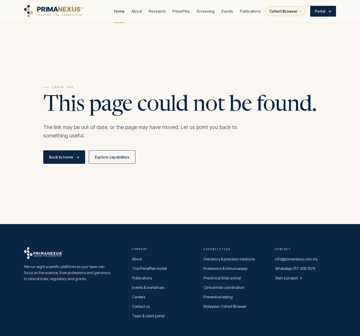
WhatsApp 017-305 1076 (295, 268)
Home (119, 11)
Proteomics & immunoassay (225, 268)
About (137, 11)
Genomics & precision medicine (229, 259)
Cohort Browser (283, 11)
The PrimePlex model (149, 268)
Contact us (141, 306)
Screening (206, 11)
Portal (323, 11)
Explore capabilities (112, 157)
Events (227, 11)
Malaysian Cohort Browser (224, 306)
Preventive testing (218, 297)
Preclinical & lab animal (222, 278)
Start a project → (288, 278)
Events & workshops (148, 287)
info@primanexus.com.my (296, 259)
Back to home (64, 157)
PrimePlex (181, 11)
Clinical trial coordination (223, 287)
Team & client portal (148, 316)
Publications (250, 11)
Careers (138, 297)
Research (157, 11)
